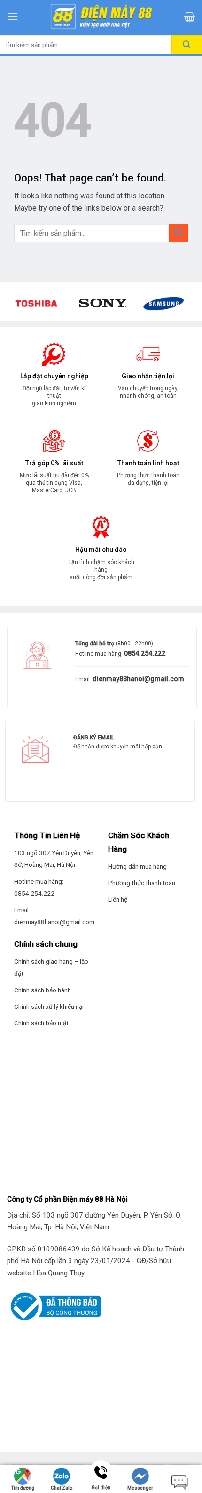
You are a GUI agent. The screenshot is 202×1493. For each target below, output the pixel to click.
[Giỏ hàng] (189, 16)
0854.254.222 (144, 653)
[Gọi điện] (101, 1473)
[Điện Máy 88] (101, 16)
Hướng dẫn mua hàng (137, 866)
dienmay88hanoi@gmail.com (137, 679)
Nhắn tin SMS (179, 1480)
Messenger (140, 1488)
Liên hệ (117, 899)
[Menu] (12, 16)
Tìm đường (22, 1488)
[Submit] (178, 233)
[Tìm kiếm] (186, 44)
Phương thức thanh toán (141, 883)
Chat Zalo (61, 1488)
